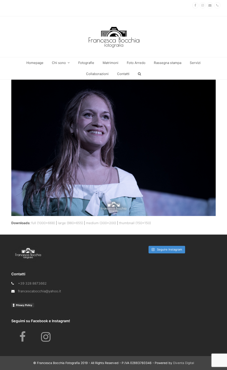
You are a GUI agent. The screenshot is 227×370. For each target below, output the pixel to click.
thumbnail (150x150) (135, 223)
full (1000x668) (43, 223)
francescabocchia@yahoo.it (39, 291)
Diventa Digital (183, 363)
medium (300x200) (101, 223)
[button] (139, 73)
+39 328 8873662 (32, 283)
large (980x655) (70, 223)
